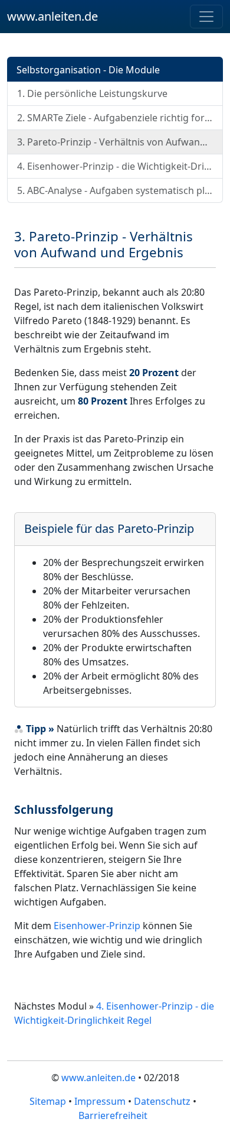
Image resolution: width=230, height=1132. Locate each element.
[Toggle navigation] (206, 16)
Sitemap (47, 1101)
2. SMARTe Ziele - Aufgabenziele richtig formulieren (120, 117)
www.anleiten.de (52, 16)
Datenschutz (162, 1101)
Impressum (100, 1101)
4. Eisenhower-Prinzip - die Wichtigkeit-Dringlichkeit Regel (120, 166)
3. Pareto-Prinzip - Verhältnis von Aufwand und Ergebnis (120, 141)
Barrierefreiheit (112, 1115)
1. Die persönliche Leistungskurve (92, 93)
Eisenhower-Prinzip (97, 925)
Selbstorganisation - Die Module (88, 69)
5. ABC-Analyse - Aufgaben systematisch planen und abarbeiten (120, 190)
